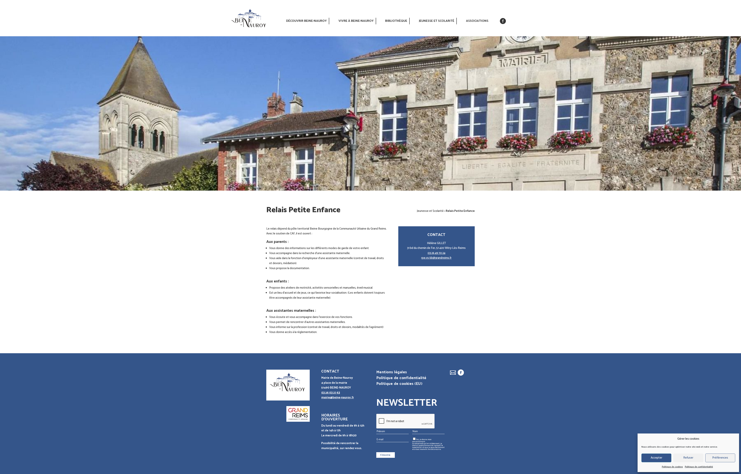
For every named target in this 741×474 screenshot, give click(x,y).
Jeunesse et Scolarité (436, 21)
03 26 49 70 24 (436, 253)
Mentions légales (391, 373)
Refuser (688, 457)
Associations (477, 21)
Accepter (656, 457)
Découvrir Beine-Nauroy (306, 21)
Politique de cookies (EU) (399, 385)
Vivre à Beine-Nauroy (356, 21)
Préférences (720, 457)
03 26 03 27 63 (330, 392)
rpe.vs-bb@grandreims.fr (436, 257)
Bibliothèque (396, 21)
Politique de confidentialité (699, 467)
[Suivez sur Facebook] (461, 372)
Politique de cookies (672, 467)
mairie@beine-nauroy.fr (337, 397)
